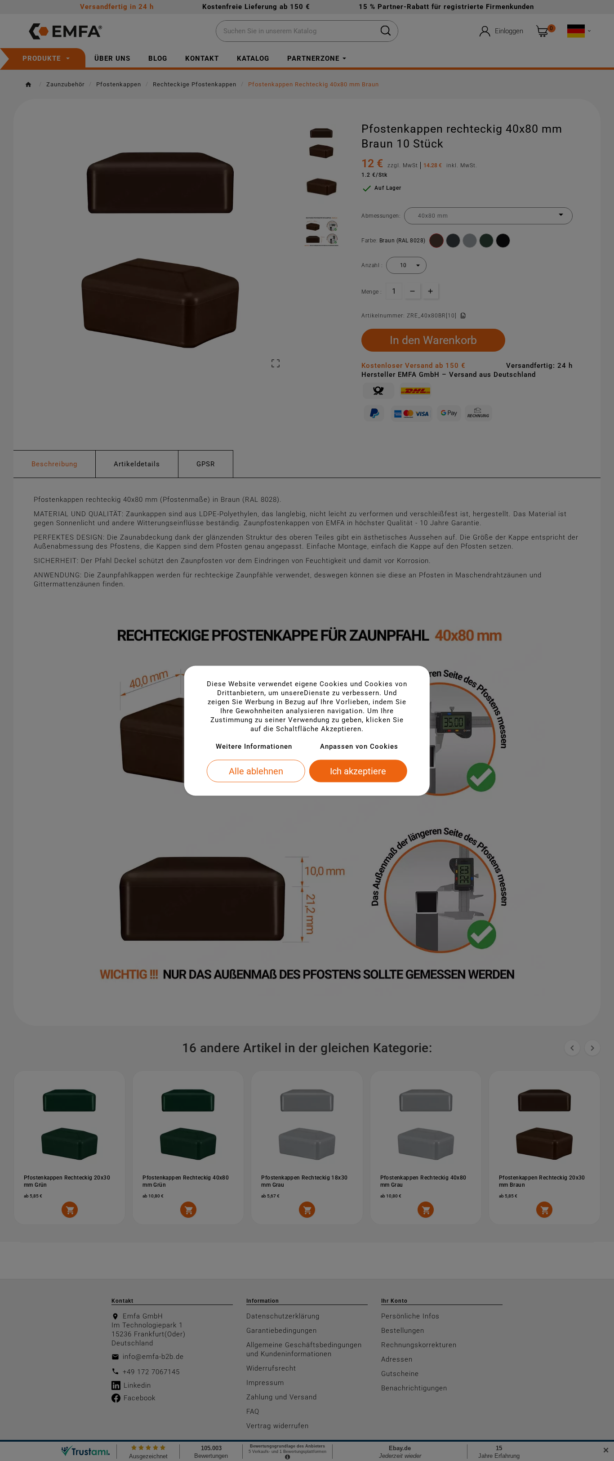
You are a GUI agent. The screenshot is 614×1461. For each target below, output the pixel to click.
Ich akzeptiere (358, 770)
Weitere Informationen (254, 746)
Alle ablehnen (256, 770)
